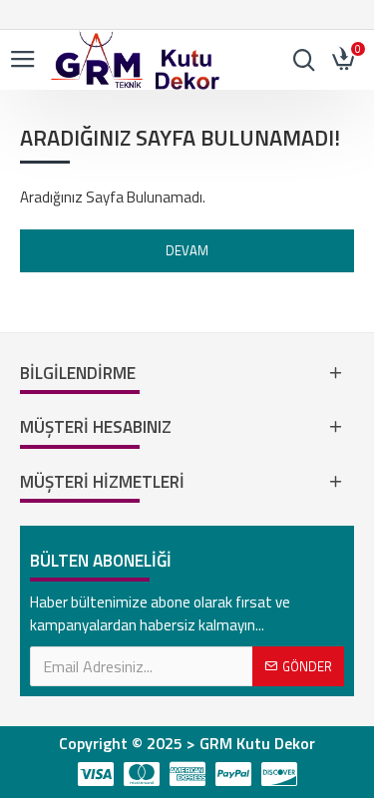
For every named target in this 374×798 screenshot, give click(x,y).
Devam (187, 250)
